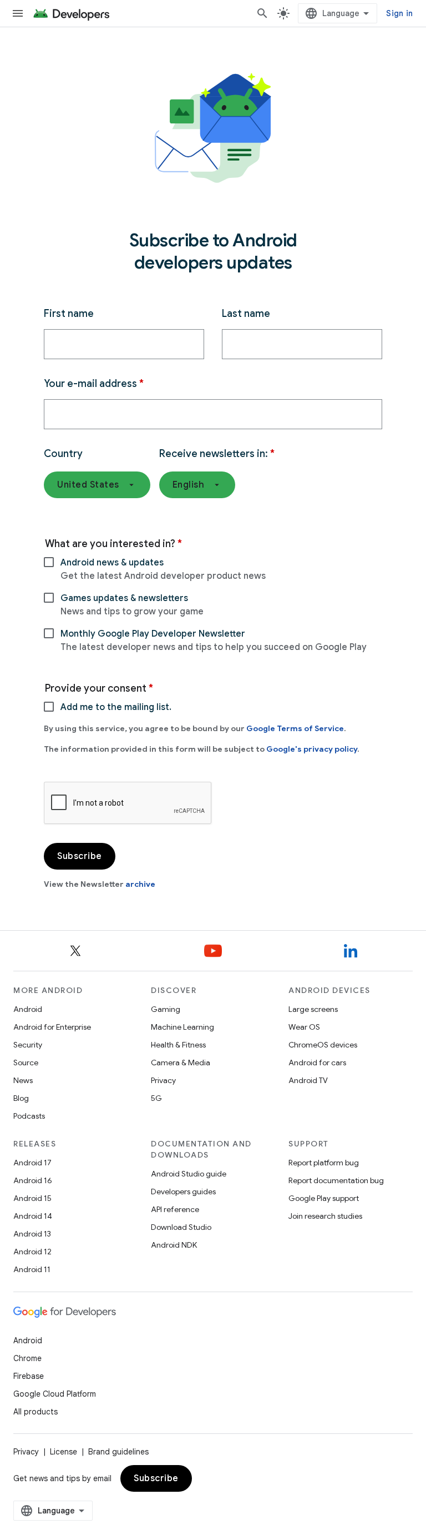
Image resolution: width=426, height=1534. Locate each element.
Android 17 (32, 1163)
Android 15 (32, 1198)
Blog (21, 1098)
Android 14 (32, 1216)
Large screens (313, 1009)
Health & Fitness (178, 1045)
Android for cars (317, 1063)
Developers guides (183, 1192)
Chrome (27, 1358)
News (23, 1080)
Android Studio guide (188, 1174)
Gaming (165, 1009)
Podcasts (29, 1116)
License (63, 1451)
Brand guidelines (118, 1451)
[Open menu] (18, 13)
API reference (175, 1209)
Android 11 (31, 1269)
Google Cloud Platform (54, 1394)
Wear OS (304, 1027)
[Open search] (262, 13)
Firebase (28, 1376)
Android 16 (32, 1180)
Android (27, 1009)
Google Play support (323, 1198)
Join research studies (325, 1216)
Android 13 (32, 1234)
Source (25, 1063)
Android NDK (174, 1245)
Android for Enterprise (52, 1027)
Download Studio (181, 1227)
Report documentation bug (336, 1180)
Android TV (308, 1080)
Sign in (399, 13)
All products (35, 1412)
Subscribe (156, 1478)
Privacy (163, 1080)
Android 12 (32, 1252)
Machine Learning (182, 1027)
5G (156, 1098)
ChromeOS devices (322, 1045)
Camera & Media (180, 1063)
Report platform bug (323, 1163)
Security (27, 1045)
